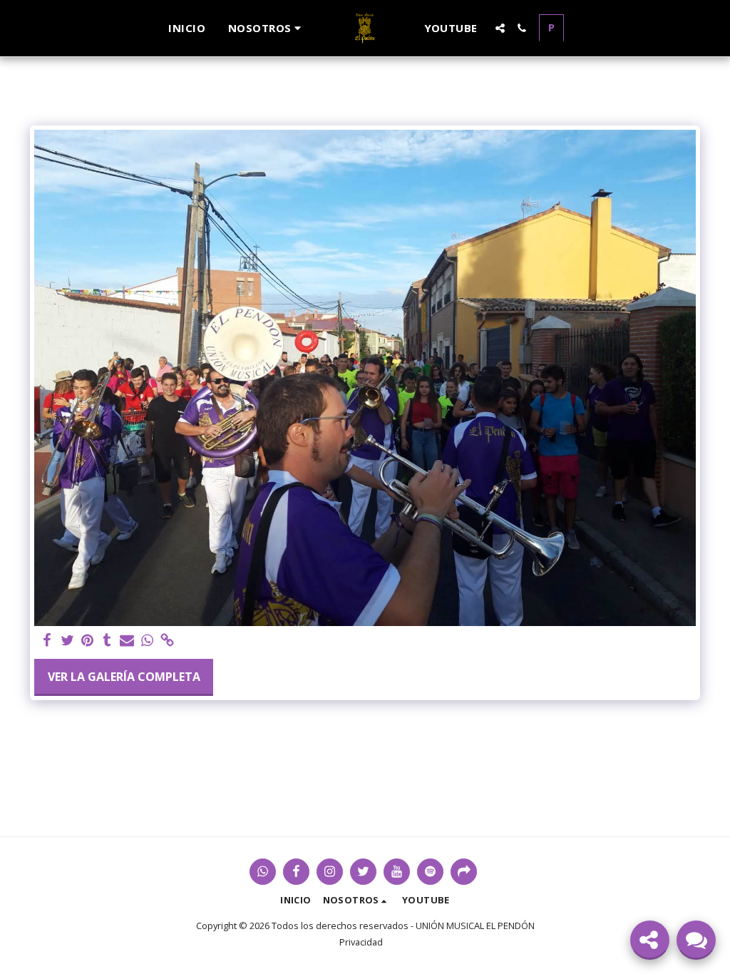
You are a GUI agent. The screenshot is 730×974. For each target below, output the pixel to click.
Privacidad (361, 941)
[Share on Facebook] (47, 640)
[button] (266, 28)
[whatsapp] (147, 640)
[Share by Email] (127, 640)
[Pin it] (87, 640)
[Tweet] (67, 640)
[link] (167, 640)
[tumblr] (107, 640)
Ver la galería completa (124, 677)
